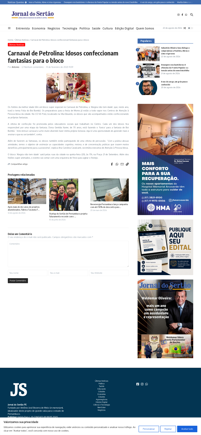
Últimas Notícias (22, 40)
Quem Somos (145, 28)
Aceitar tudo (187, 429)
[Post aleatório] (184, 28)
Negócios (54, 28)
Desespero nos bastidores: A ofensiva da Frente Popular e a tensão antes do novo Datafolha (175, 68)
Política (84, 28)
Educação (102, 389)
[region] (100, 426)
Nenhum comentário (34, 67)
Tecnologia (69, 28)
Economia (38, 28)
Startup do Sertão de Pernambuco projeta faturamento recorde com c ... (68, 215)
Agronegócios (101, 399)
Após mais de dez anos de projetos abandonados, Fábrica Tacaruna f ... (24, 208)
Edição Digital (124, 28)
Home (10, 40)
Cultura (108, 28)
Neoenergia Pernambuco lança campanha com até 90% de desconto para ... (109, 205)
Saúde (96, 28)
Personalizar (149, 429)
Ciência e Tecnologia (101, 405)
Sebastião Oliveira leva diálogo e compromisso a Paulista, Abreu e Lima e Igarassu (175, 51)
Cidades (101, 391)
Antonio (15, 67)
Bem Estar (102, 407)
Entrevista (23, 28)
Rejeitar (168, 429)
